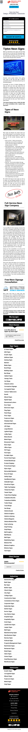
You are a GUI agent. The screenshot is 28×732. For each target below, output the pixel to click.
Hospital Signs (8, 616)
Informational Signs (10, 423)
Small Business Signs (10, 659)
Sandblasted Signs (9, 479)
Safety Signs (8, 476)
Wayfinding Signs (9, 540)
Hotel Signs (7, 622)
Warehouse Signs (9, 661)
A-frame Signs (8, 349)
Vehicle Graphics (9, 513)
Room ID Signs (8, 474)
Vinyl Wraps (7, 529)
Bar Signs (7, 585)
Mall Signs (7, 630)
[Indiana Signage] (14, 691)
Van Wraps (7, 508)
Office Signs (7, 447)
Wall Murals (7, 535)
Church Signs (8, 590)
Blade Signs (7, 365)
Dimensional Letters (10, 402)
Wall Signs (7, 537)
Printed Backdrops (9, 460)
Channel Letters (9, 384)
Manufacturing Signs (10, 632)
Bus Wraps (7, 373)
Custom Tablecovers (10, 392)
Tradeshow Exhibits (10, 500)
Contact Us (14, 713)
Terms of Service (14, 710)
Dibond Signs (8, 397)
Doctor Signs (8, 611)
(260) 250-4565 (14, 4)
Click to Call (14, 6)
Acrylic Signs (8, 354)
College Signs (8, 595)
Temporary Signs (9, 490)
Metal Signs (7, 439)
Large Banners (8, 429)
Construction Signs (10, 598)
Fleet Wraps (7, 413)
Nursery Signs (8, 638)
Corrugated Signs (9, 389)
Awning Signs (8, 360)
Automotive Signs (9, 579)
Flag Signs (7, 410)
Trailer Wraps (8, 503)
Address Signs (8, 357)
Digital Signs (8, 399)
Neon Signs (7, 444)
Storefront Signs (9, 484)
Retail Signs (7, 651)
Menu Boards (8, 437)
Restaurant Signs (9, 648)
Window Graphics (9, 545)
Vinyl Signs (7, 684)
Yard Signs (7, 550)
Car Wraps (7, 381)
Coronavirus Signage (10, 386)
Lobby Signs (7, 434)
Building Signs (8, 370)
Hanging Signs (8, 421)
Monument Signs (9, 442)
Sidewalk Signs (8, 482)
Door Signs (7, 405)
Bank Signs (7, 582)
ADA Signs (7, 352)
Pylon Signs (7, 468)
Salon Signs (7, 654)
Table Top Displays (9, 487)
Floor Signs (7, 415)
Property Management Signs (12, 643)
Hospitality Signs (9, 619)
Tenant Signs (8, 492)
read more (11, 336)
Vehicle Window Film (10, 521)
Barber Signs (8, 587)
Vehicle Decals (8, 511)
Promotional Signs (9, 466)
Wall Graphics (8, 532)
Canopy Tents (8, 378)
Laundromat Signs (9, 624)
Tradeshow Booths (9, 497)
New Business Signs (10, 635)
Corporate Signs (9, 603)
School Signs (8, 656)
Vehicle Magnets (9, 519)
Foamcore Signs (9, 418)
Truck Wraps (8, 505)
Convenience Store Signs (11, 601)
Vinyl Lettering (8, 524)
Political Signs (8, 640)
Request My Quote (13, 37)
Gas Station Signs (9, 614)
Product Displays (9, 463)
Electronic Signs (9, 407)
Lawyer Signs (8, 627)
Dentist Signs (8, 608)
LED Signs (7, 426)
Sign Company (14, 705)
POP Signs (7, 450)
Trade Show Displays (10, 495)
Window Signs (8, 548)
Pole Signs (7, 452)
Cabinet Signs (8, 376)
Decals (6, 394)
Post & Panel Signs (9, 458)
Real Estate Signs (9, 646)
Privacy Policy (14, 707)
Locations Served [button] (14, 716)
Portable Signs (8, 455)
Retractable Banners (10, 471)
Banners (6, 362)
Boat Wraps (7, 368)
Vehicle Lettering (9, 516)
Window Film (8, 542)
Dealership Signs (9, 606)
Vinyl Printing (8, 527)
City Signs (7, 593)
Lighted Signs (8, 431)
